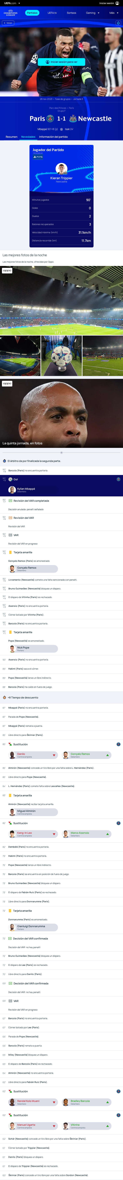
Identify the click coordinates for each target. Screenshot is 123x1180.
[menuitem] (33, 13)
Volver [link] (9, 23)
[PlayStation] (38, 157)
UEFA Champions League (10, 13)
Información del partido (53, 136)
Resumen (11, 136)
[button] (92, 13)
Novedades (28, 136)
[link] (32, 13)
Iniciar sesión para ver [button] (64, 62)
